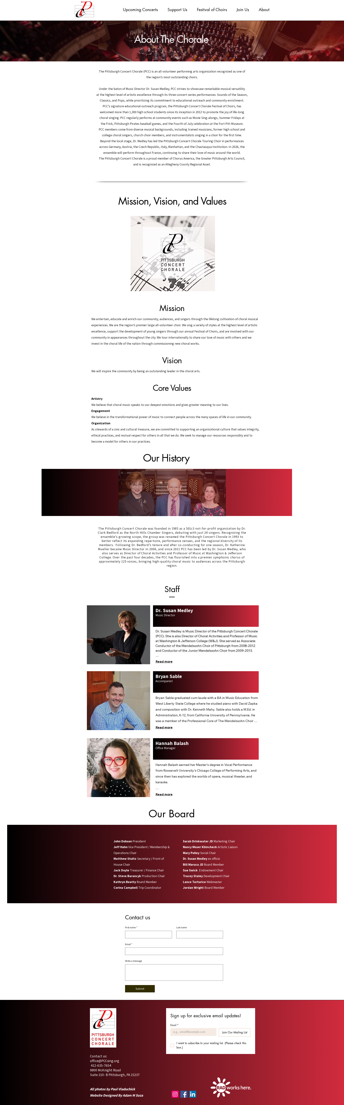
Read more (164, 661)
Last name (181, 927)
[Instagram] (175, 1094)
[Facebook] (183, 1094)
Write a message (133, 960)
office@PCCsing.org (104, 1060)
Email (128, 944)
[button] (140, 9)
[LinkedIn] (192, 1094)
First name (131, 927)
